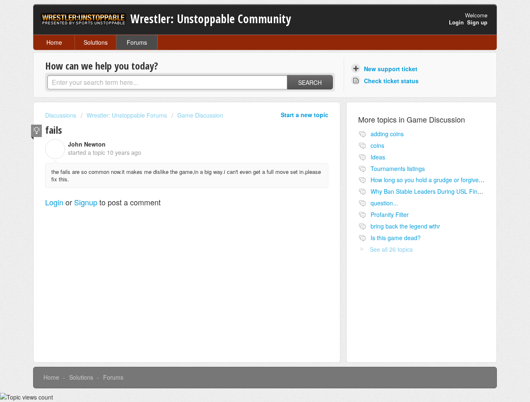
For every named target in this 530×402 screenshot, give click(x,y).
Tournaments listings (398, 168)
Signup (85, 202)
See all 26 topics (391, 249)
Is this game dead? (396, 237)
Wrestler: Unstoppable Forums (127, 115)
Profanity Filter (390, 214)
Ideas (378, 157)
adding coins (387, 134)
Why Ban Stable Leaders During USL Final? (428, 191)
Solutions (96, 42)
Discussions (60, 115)
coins (377, 145)
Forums (137, 42)
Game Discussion (200, 115)
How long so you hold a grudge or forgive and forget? (441, 180)
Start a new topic (304, 115)
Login (54, 202)
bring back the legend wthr (405, 226)
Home (54, 42)
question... (384, 203)
